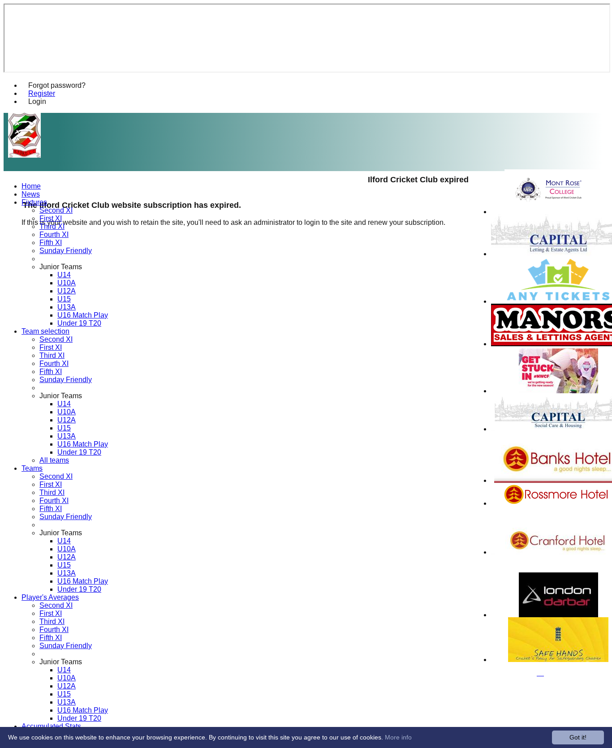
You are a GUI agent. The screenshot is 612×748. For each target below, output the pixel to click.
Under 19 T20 (79, 323)
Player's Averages (50, 597)
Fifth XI (50, 242)
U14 (64, 275)
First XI (50, 218)
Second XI (56, 210)
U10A (66, 283)
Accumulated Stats (51, 726)
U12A (66, 291)
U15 (64, 299)
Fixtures (34, 202)
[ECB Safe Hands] (558, 659)
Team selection (45, 331)
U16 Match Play (82, 315)
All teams (54, 460)
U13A (66, 307)
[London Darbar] (558, 615)
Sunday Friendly (65, 250)
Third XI (52, 226)
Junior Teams (60, 267)
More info (398, 737)
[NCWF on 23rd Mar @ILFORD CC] (558, 391)
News (31, 194)
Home (31, 186)
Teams (32, 468)
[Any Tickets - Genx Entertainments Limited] (558, 301)
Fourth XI (54, 234)
